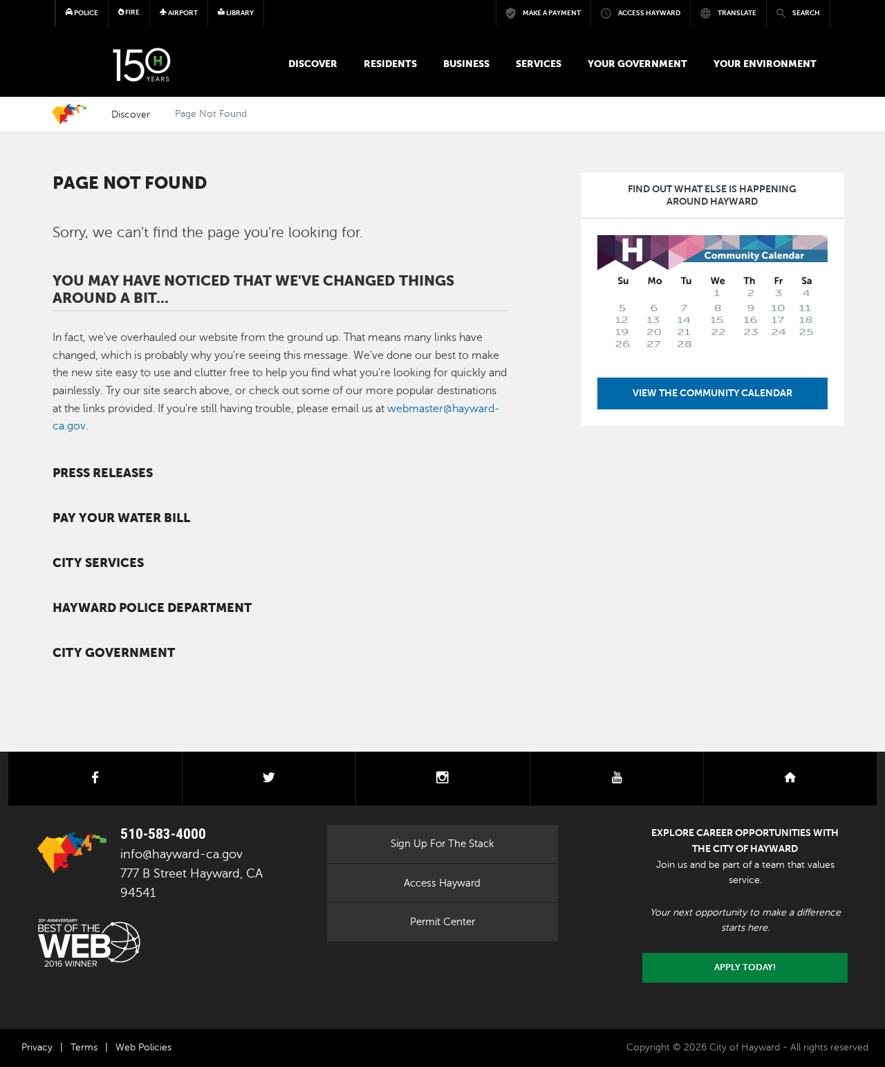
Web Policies (143, 1047)
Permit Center (442, 922)
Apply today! (745, 967)
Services (538, 63)
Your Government (637, 63)
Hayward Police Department (152, 608)
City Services (98, 563)
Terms (84, 1047)
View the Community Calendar (712, 392)
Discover (312, 63)
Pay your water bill (121, 518)
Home (69, 114)
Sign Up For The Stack (442, 843)
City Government (114, 653)
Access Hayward (442, 883)
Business (466, 63)
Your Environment (765, 63)
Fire (132, 12)
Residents (390, 63)
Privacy (37, 1047)
